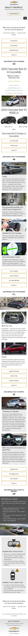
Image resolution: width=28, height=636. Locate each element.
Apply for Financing (14, 371)
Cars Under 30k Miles (14, 280)
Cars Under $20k (14, 140)
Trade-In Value (14, 376)
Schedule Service (14, 469)
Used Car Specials (14, 275)
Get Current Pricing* (14, 81)
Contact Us (14, 54)
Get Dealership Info (13, 13)
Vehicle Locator (14, 145)
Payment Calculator (14, 380)
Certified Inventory (14, 50)
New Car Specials (14, 271)
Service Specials (14, 478)
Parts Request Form (14, 474)
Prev (3, 121)
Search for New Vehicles (9, 33)
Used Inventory (14, 45)
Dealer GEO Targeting (14, 633)
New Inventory (13, 40)
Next (25, 121)
